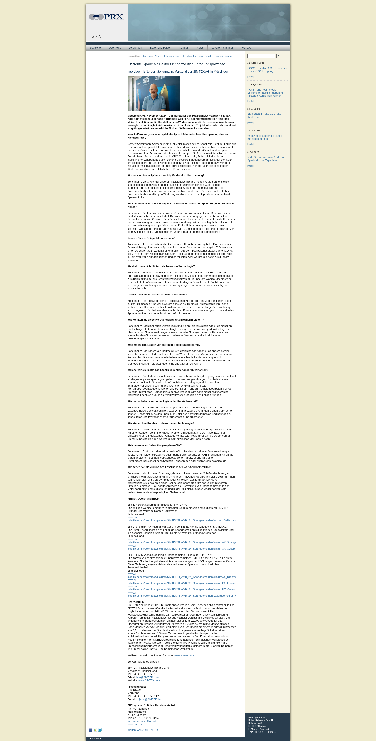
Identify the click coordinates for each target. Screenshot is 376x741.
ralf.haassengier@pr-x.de (143, 721)
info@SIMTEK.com (147, 677)
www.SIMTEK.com (149, 680)
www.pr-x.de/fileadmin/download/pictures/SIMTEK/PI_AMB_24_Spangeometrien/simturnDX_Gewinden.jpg (186, 588)
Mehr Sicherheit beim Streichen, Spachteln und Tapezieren (266, 159)
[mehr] (250, 76)
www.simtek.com (184, 655)
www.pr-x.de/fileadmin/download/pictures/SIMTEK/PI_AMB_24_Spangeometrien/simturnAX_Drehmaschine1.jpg (189, 575)
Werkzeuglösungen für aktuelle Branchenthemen (265, 137)
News (200, 47)
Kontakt (246, 47)
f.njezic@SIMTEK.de (148, 699)
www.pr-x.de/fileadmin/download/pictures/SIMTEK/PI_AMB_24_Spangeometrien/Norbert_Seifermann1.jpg (185, 519)
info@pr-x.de (263, 729)
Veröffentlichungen (223, 47)
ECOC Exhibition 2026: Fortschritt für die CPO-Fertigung (267, 70)
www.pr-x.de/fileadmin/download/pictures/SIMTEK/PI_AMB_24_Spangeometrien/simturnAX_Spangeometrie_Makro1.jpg (194, 541)
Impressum (96, 738)
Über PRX (115, 47)
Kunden (184, 47)
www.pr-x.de (135, 724)
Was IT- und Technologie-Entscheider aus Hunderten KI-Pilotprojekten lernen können (265, 92)
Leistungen (135, 47)
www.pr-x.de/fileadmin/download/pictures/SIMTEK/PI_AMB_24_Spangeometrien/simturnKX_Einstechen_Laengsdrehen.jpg (196, 582)
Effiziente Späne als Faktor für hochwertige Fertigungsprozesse (198, 56)
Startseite (95, 47)
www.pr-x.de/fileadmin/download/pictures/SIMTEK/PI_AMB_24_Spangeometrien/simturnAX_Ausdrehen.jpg (186, 547)
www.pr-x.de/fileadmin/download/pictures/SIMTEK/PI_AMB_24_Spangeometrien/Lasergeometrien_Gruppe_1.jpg (190, 594)
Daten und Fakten (160, 47)
